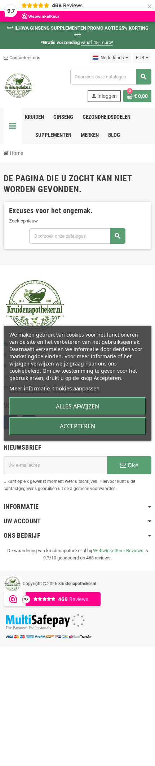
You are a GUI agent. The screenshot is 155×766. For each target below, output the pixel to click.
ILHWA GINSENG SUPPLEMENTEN (50, 28)
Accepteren (77, 426)
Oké (132, 465)
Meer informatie (29, 388)
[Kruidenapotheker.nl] (19, 85)
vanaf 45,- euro (97, 42)
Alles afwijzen (77, 406)
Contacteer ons (24, 57)
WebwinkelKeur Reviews (118, 550)
